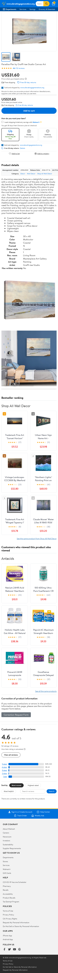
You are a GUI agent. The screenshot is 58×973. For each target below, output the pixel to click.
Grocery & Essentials (47, 9)
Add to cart (29, 110)
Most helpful (9, 791)
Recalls (5, 890)
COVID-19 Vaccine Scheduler (14, 882)
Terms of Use (8, 911)
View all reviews (11, 754)
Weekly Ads (39, 815)
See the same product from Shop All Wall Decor (37, 538)
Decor (22, 173)
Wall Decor (31, 173)
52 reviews (20, 68)
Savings (32, 9)
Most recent (16, 785)
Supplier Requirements (12, 848)
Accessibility (8, 894)
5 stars (4, 764)
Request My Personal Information (16, 922)
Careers (6, 832)
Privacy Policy (8, 914)
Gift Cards (7, 873)
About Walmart (9, 829)
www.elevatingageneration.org (32, 87)
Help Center (45, 812)
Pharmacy (7, 886)
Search (51, 791)
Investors (6, 840)
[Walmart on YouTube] (14, 949)
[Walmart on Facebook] (4, 949)
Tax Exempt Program (11, 901)
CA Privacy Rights (10, 918)
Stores (5, 861)
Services (23, 9)
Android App (8, 939)
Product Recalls (9, 897)
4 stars (4, 767)
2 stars (4, 773)
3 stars (4, 770)
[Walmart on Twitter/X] (9, 949)
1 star (5, 776)
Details (22, 148)
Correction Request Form (16, 714)
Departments (11, 9)
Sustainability (8, 844)
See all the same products (46, 691)
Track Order (22, 815)
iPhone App (7, 935)
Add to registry (43, 153)
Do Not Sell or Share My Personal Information (21, 926)
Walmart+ (7, 869)
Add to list (16, 153)
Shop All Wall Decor (44, 173)
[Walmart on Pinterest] (19, 949)
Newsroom (7, 836)
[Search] (46, 3)
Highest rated (33, 785)
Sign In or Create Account (22, 812)
